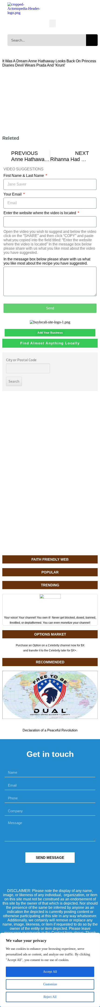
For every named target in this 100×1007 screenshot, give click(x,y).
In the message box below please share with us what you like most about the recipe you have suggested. (46, 261)
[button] (52, 23)
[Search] (92, 40)
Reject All (50, 997)
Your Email (13, 194)
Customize (50, 984)
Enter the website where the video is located (40, 213)
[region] (50, 970)
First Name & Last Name (24, 176)
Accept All (50, 971)
